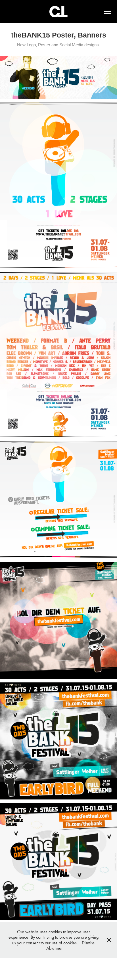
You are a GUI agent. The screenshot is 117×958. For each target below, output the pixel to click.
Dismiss (88, 942)
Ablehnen (55, 948)
